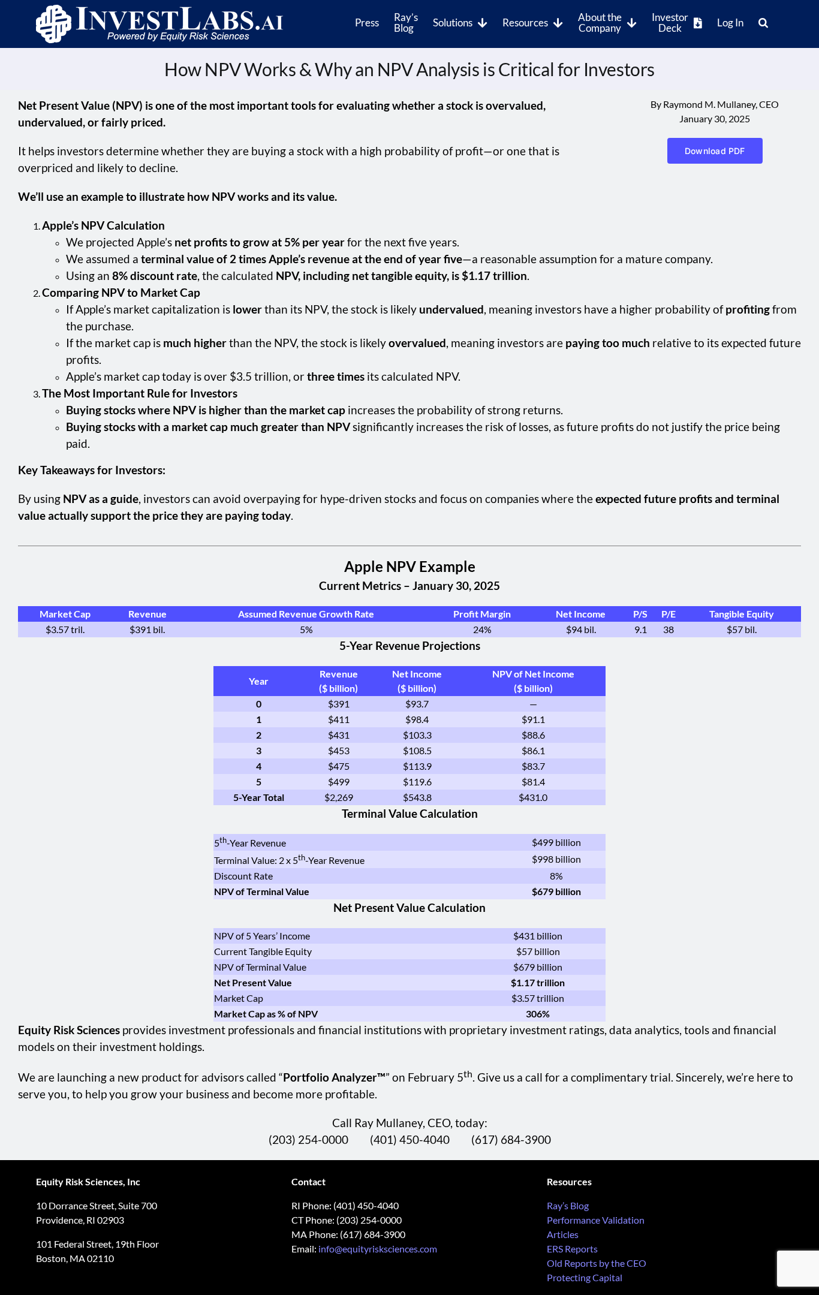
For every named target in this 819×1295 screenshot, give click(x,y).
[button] (763, 21)
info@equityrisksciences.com (377, 1248)
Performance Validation (596, 1219)
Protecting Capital (584, 1277)
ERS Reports (572, 1248)
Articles (563, 1234)
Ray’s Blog (568, 1205)
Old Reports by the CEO (596, 1263)
